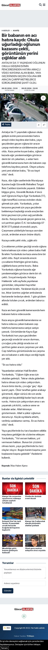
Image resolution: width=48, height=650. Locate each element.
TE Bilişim (30, 636)
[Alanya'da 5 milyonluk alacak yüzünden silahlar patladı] (35, 513)
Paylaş (7, 124)
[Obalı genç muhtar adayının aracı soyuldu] (35, 540)
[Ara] (40, 5)
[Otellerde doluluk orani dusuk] (35, 489)
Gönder (8, 591)
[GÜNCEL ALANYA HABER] (11, 5)
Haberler (6, 31)
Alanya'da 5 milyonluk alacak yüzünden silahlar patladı (35, 523)
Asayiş (16, 31)
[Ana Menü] (44, 5)
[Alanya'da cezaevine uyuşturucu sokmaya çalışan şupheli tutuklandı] (12, 489)
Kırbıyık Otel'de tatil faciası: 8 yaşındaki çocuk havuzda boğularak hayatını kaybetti (11, 525)
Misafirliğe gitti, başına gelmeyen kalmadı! (10, 551)
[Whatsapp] (24, 616)
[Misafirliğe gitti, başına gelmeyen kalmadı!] (12, 540)
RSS (8, 628)
